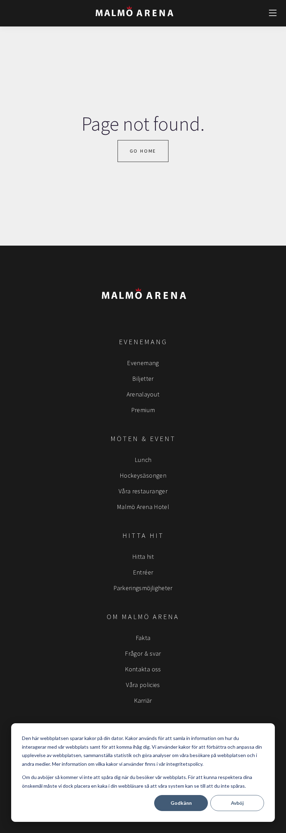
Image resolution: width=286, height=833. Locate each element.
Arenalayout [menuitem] (143, 394)
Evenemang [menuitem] (143, 363)
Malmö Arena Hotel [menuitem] (143, 507)
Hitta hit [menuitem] (143, 557)
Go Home (143, 151)
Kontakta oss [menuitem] (143, 669)
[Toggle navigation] (272, 13)
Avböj (237, 803)
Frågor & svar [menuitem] (143, 653)
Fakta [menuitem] (143, 638)
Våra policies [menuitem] (143, 685)
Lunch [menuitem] (143, 460)
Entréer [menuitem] (143, 572)
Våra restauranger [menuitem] (143, 491)
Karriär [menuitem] (143, 700)
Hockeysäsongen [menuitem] (143, 475)
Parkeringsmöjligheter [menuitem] (143, 588)
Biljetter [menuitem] (142, 379)
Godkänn (181, 803)
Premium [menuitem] (143, 410)
